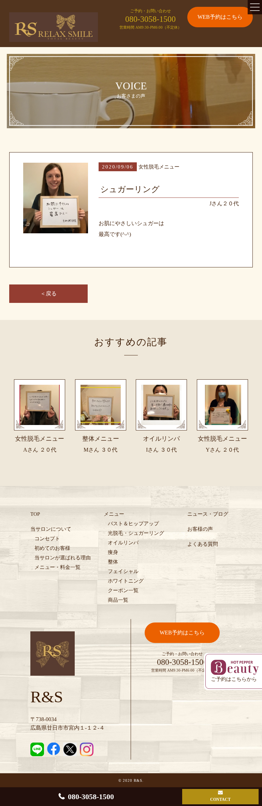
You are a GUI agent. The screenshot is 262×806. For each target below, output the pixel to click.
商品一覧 (118, 600)
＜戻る (48, 293)
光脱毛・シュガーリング (136, 533)
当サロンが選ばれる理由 (62, 557)
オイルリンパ (123, 542)
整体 (113, 562)
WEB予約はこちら (220, 17)
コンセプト (47, 538)
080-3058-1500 (150, 19)
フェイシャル (123, 571)
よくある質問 (202, 544)
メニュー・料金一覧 (57, 567)
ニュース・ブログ (207, 514)
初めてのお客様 (52, 548)
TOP (35, 514)
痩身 (113, 552)
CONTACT (220, 799)
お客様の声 (200, 529)
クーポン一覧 (123, 590)
